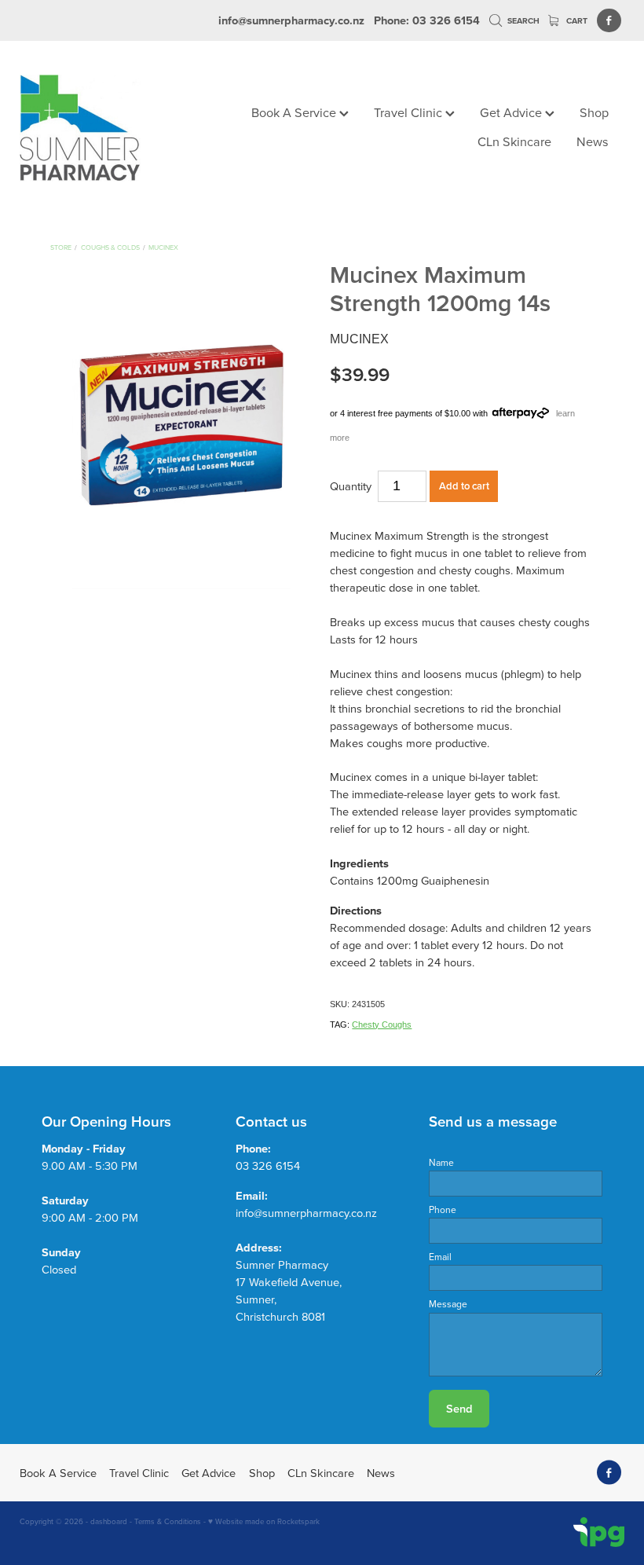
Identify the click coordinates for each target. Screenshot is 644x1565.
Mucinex (163, 247)
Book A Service (295, 112)
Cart (575, 21)
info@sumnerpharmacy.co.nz (291, 20)
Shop (594, 112)
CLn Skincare (514, 141)
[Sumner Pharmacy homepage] (80, 128)
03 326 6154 (268, 1165)
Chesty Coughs (382, 1024)
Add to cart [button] (464, 485)
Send (459, 1408)
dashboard (108, 1521)
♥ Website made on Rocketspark (264, 1521)
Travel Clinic (409, 112)
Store (60, 247)
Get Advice (512, 112)
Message (448, 1304)
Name (441, 1162)
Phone (442, 1210)
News (592, 141)
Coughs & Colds (110, 247)
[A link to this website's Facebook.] (609, 21)
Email (440, 1257)
